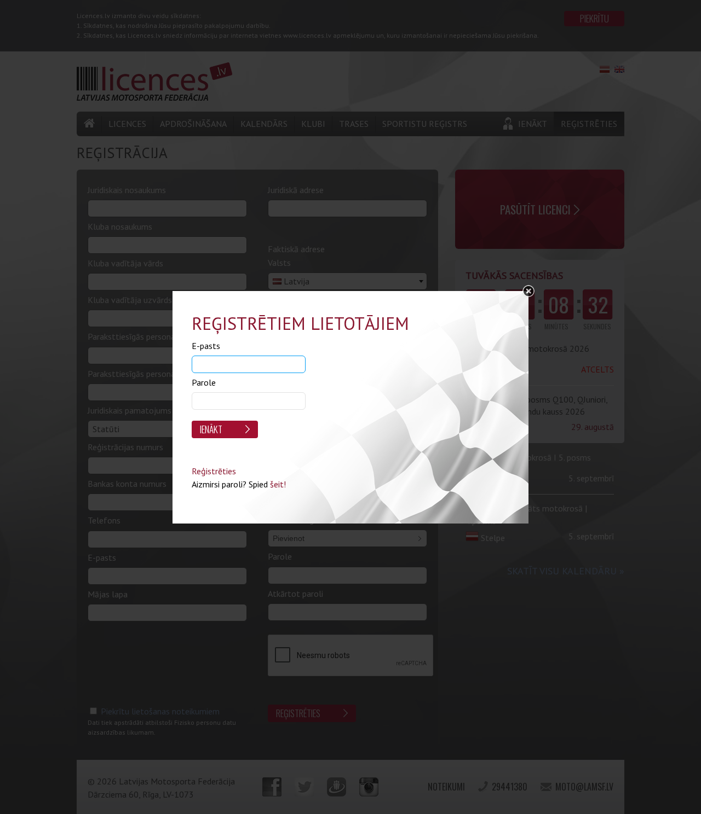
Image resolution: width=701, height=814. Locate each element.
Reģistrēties (214, 471)
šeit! (278, 484)
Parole (204, 382)
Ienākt (211, 429)
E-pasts (206, 345)
